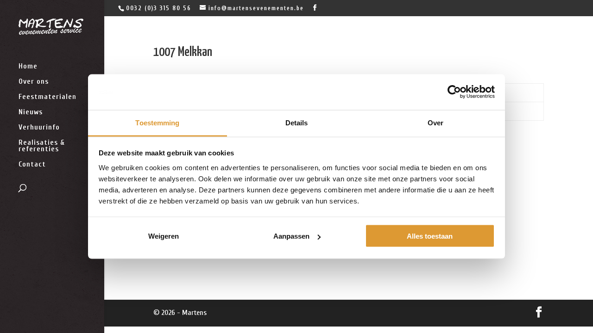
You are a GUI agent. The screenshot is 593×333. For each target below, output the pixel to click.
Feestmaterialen (47, 97)
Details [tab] (296, 122)
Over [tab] (435, 122)
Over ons (34, 82)
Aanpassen (291, 236)
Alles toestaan (430, 236)
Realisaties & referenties (42, 146)
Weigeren (163, 236)
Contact (32, 164)
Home (28, 66)
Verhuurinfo (39, 127)
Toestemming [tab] (157, 122)
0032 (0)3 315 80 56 (158, 8)
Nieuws (31, 112)
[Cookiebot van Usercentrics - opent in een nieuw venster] (454, 92)
